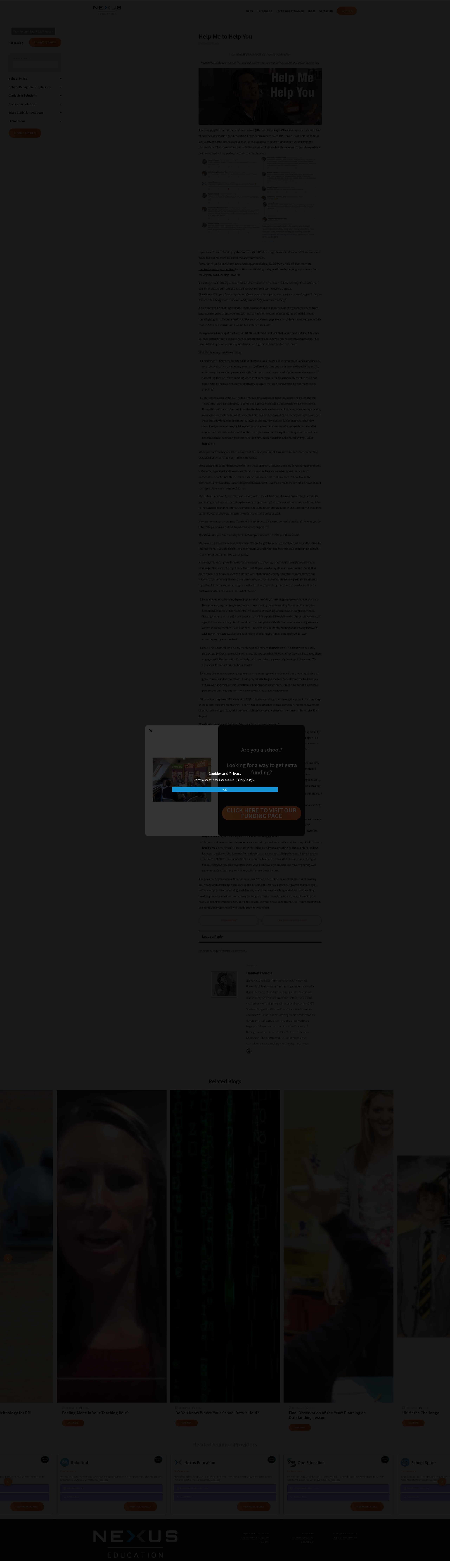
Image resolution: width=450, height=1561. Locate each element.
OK (225, 789)
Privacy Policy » (245, 780)
